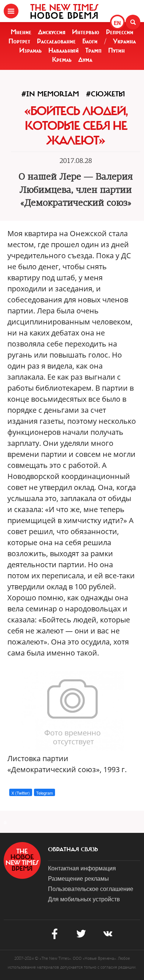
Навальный (63, 50)
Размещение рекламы (78, 878)
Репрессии (119, 32)
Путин (116, 50)
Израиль (30, 50)
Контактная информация (82, 868)
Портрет (19, 41)
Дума (85, 60)
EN (117, 22)
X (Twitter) (20, 793)
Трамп (93, 50)
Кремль (62, 60)
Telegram (44, 793)
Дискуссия (51, 32)
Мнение (21, 32)
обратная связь (73, 849)
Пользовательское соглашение (90, 888)
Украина (124, 41)
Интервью (85, 32)
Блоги (89, 41)
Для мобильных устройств (84, 899)
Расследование (56, 41)
